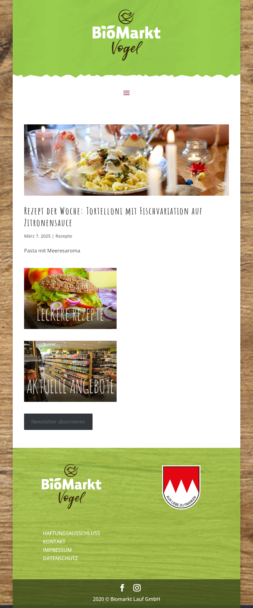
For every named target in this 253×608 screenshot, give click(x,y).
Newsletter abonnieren (58, 421)
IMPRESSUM (57, 550)
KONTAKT (54, 541)
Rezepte (64, 236)
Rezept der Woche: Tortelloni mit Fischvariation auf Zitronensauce (113, 216)
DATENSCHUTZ (60, 558)
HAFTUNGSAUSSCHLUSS (71, 533)
